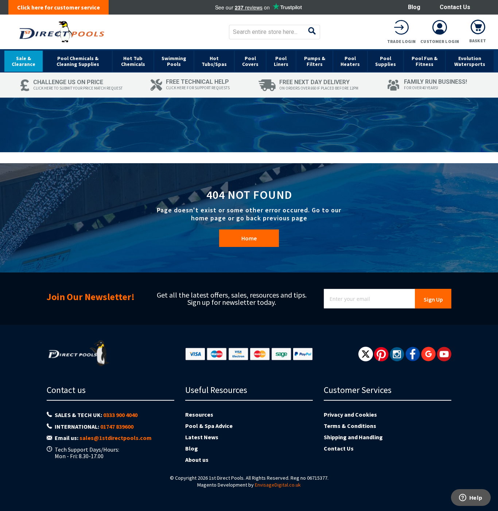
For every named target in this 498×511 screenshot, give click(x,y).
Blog (414, 7)
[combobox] (274, 32)
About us (197, 459)
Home (249, 238)
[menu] (249, 60)
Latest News (201, 437)
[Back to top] (487, 487)
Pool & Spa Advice (209, 425)
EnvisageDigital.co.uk (278, 484)
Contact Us (455, 7)
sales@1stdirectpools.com (115, 437)
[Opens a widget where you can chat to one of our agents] (471, 498)
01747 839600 (116, 426)
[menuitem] (23, 61)
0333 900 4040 (120, 414)
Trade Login (401, 41)
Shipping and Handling (353, 437)
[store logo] (61, 31)
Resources (199, 414)
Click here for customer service (58, 7)
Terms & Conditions (350, 425)
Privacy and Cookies (350, 414)
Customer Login (439, 41)
